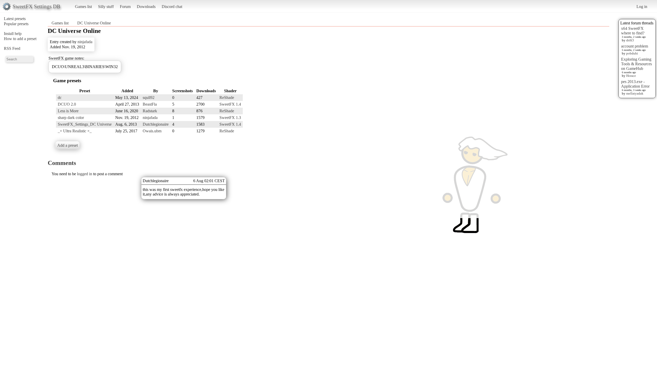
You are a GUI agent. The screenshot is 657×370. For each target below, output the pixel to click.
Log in (641, 6)
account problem (634, 46)
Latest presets (15, 18)
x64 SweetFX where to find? (632, 30)
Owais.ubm (152, 131)
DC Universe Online (94, 23)
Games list (83, 6)
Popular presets (16, 24)
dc (60, 97)
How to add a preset (20, 38)
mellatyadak (634, 93)
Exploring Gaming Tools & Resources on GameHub (636, 64)
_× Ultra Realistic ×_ (75, 131)
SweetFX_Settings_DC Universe (85, 124)
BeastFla (150, 104)
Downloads (146, 6)
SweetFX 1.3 (230, 117)
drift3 (630, 40)
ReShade (226, 97)
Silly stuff (106, 6)
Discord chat (172, 6)
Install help (13, 33)
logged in (84, 174)
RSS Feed (12, 48)
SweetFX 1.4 (230, 104)
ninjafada (85, 42)
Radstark (150, 111)
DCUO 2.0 (67, 104)
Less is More (68, 111)
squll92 (148, 97)
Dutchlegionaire (156, 124)
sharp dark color (71, 117)
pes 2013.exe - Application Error (635, 83)
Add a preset (67, 145)
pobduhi (632, 53)
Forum (125, 6)
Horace (631, 76)
